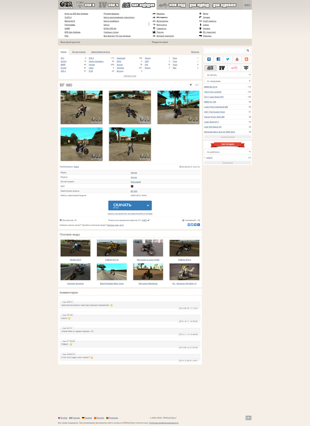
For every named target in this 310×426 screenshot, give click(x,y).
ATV (62, 58)
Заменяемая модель (100, 51)
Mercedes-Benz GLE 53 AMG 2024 (219, 131)
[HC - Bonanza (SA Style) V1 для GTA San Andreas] (184, 272)
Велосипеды (162, 21)
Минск (147, 67)
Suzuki (120, 64)
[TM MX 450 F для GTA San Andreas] (75, 248)
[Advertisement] (155, 390)
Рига (175, 58)
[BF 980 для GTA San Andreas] (81, 107)
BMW (63, 64)
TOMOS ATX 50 (112, 259)
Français (76, 417)
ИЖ (146, 64)
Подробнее (227, 162)
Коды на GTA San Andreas (76, 13)
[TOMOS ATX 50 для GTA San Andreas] (112, 248)
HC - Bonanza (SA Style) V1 (184, 283)
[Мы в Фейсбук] (218, 59)
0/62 (144, 220)
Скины (206, 24)
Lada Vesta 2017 (211, 121)
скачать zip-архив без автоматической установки (130, 213)
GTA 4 (63, 71)
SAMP (67, 28)
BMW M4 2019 (210, 86)
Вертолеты (162, 24)
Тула (175, 61)
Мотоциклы (162, 17)
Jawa (91, 67)
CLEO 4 (68, 17)
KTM (91, 71)
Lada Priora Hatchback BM (216, 106)
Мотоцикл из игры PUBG (148, 259)
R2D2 (76, 166)
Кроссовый (136, 182)
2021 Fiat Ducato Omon (214, 111)
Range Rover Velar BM (214, 116)
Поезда (160, 32)
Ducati (63, 67)
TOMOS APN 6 (184, 259)
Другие (134, 172)
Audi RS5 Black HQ (212, 126)
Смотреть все (130, 75)
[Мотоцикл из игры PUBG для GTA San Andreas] (148, 248)
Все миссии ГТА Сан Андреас (117, 35)
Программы (70, 24)
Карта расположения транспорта (119, 17)
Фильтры (195, 51)
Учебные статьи (111, 32)
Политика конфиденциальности (163, 422)
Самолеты (161, 28)
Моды (205, 13)
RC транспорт (209, 32)
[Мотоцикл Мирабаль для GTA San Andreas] (148, 272)
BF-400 (134, 191)
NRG (119, 61)
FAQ (66, 35)
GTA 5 (91, 58)
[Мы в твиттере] (227, 59)
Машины (161, 13)
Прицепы (207, 35)
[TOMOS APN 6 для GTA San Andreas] (184, 248)
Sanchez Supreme (75, 283)
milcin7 (209, 157)
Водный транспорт (165, 35)
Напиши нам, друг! (115, 225)
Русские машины (111, 13)
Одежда (206, 28)
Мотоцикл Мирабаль (148, 283)
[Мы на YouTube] (237, 59)
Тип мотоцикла (79, 51)
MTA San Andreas (72, 32)
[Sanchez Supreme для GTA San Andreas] (75, 272)
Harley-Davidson (96, 61)
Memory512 (70, 21)
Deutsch (88, 417)
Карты (106, 24)
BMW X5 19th (210, 101)
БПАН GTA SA (110, 28)
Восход (120, 71)
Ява (174, 67)
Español (100, 417)
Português (113, 417)
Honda (92, 64)
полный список (228, 136)
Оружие (206, 17)
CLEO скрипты (209, 21)
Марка (64, 51)
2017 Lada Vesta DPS (214, 96)
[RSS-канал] (246, 59)
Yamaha (120, 67)
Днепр (148, 58)
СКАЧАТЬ (122, 205)
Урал (175, 64)
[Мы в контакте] (209, 59)
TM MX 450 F (75, 259)
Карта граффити (111, 21)
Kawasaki (121, 58)
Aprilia (63, 61)
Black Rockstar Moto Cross (112, 283)
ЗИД (147, 61)
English (64, 417)
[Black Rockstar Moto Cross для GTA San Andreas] (112, 272)
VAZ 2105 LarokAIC (213, 91)
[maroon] (132, 186)
